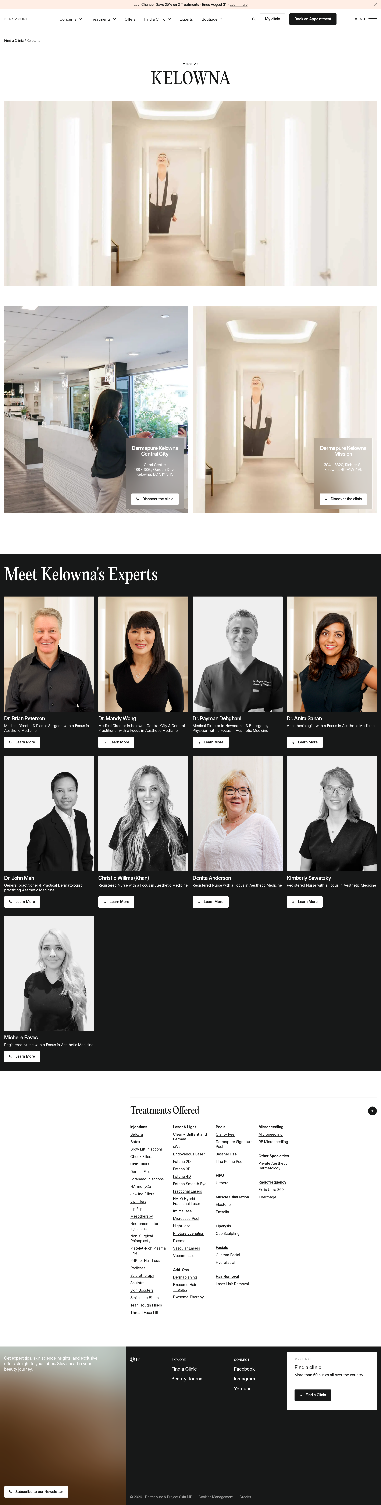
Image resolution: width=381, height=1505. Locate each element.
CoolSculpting (228, 1233)
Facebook (244, 1369)
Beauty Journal (187, 1379)
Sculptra (137, 1283)
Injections (138, 1127)
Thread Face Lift (144, 1312)
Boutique (209, 19)
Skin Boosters (141, 1290)
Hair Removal (227, 1276)
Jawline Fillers (142, 1194)
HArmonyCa (140, 1186)
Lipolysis (223, 1226)
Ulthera (222, 1183)
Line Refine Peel (229, 1161)
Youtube (243, 1389)
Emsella (222, 1212)
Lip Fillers (138, 1201)
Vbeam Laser (184, 1255)
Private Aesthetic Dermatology (273, 1165)
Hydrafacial (225, 1262)
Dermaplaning (185, 1277)
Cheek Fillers (141, 1156)
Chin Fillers (139, 1164)
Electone (223, 1204)
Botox (135, 1142)
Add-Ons (181, 1270)
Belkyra (136, 1134)
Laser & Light (184, 1127)
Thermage (267, 1197)
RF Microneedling (273, 1142)
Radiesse (138, 1268)
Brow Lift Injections (146, 1149)
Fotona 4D (182, 1176)
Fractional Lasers (187, 1191)
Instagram (244, 1379)
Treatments (101, 19)
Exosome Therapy (188, 1297)
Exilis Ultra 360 (271, 1189)
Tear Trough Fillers (146, 1305)
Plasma (179, 1241)
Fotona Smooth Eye (189, 1184)
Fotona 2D (182, 1161)
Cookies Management (216, 1497)
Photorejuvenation (188, 1233)
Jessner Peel (227, 1154)
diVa (177, 1146)
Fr (137, 1359)
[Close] (375, 4)
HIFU (220, 1175)
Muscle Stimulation (232, 1197)
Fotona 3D (181, 1169)
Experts (186, 19)
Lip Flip (136, 1209)
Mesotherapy (141, 1216)
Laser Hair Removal (232, 1284)
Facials (222, 1247)
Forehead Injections (147, 1179)
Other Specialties (274, 1156)
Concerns (68, 19)
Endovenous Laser (189, 1154)
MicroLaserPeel (186, 1218)
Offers (130, 19)
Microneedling (271, 1127)
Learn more (239, 5)
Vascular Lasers (186, 1248)
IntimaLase (182, 1211)
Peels (220, 1127)
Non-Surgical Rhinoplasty (141, 1238)
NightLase (181, 1226)
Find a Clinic (154, 19)
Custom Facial (228, 1255)
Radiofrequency (272, 1182)
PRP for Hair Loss (145, 1260)
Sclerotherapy (142, 1275)
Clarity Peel (225, 1134)
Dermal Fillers (141, 1171)
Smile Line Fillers (144, 1298)
